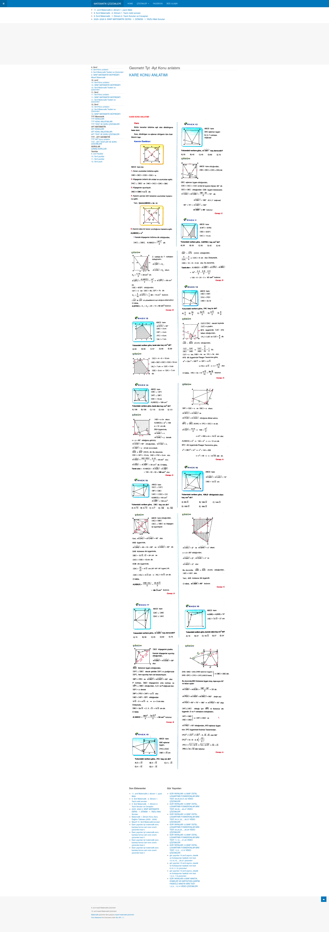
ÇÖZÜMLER (142, 3)
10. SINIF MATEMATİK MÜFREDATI (106, 85)
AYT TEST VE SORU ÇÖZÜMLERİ (105, 134)
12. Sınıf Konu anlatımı (100, 106)
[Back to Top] (323, 899)
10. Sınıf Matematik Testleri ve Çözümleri (103, 88)
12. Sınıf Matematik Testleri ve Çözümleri (103, 110)
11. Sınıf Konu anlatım (100, 94)
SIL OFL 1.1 (120, 917)
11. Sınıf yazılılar (97, 159)
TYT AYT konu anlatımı (100, 139)
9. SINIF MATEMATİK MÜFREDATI (105, 74)
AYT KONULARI (97, 129)
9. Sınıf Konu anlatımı (99, 69)
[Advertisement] (164, 44)
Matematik (94, 914)
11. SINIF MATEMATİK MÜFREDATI (106, 97)
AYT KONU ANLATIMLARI (101, 131)
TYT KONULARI (97, 118)
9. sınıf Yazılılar (97, 153)
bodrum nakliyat (96, 904)
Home (130, 3)
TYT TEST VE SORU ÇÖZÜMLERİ (105, 124)
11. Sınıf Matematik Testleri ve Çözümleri (103, 100)
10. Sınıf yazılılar (97, 156)
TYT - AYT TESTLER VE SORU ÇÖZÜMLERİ (104, 143)
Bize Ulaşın (172, 3)
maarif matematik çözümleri (124, 914)
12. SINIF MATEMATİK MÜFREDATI (106, 114)
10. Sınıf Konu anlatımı (100, 82)
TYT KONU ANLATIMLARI (101, 121)
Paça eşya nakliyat (110, 904)
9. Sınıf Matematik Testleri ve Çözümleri (107, 72)
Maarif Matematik (98, 77)
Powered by (226, 905)
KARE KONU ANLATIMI (148, 74)
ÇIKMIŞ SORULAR (99, 148)
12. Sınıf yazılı (96, 161)
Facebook (158, 3)
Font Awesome (96, 917)
